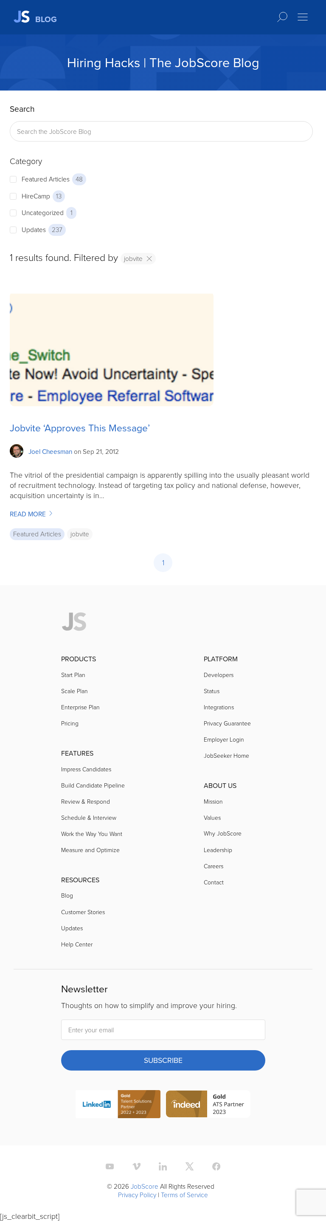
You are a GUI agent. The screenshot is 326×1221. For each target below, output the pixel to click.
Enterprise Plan (80, 707)
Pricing (70, 723)
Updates (72, 928)
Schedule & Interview (88, 817)
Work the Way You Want (91, 834)
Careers (213, 866)
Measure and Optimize (90, 850)
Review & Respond (85, 801)
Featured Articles (37, 533)
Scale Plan (74, 691)
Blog (67, 895)
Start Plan (73, 675)
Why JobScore (223, 833)
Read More (29, 514)
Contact (214, 882)
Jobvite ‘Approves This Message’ (80, 428)
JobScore (144, 1186)
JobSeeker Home (226, 755)
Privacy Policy (137, 1194)
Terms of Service (184, 1194)
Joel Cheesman (50, 451)
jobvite (133, 258)
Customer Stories (83, 912)
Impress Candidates (86, 769)
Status (211, 691)
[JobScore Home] (74, 622)
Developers (218, 675)
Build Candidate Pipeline (93, 785)
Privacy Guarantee (227, 723)
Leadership (218, 850)
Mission (213, 801)
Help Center (77, 944)
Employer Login (224, 739)
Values (212, 817)
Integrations (219, 707)
